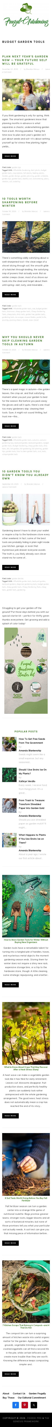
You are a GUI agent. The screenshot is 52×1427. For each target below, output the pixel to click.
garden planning (27, 176)
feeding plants (38, 173)
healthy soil (27, 179)
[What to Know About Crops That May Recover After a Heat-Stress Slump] (26, 1064)
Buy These (9, 1397)
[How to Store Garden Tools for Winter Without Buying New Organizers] (26, 936)
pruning (5, 320)
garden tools (17, 179)
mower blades (30, 317)
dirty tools (21, 314)
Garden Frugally (37, 1393)
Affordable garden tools (22, 309)
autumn (35, 440)
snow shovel (34, 320)
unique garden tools (10, 454)
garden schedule (41, 176)
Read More (10, 156)
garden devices (18, 579)
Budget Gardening (20, 446)
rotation (5, 182)
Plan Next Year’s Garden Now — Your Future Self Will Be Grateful (25, 60)
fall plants (28, 173)
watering (16, 182)
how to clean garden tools (27, 451)
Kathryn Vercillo (27, 781)
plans (46, 179)
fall (8, 449)
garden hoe (30, 314)
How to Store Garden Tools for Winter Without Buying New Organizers (26, 941)
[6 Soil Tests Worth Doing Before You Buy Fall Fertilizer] (26, 1195)
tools (44, 451)
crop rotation (18, 173)
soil (10, 182)
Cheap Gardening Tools (32, 587)
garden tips (16, 167)
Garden (5, 176)
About (6, 1393)
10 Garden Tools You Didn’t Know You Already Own (25, 475)
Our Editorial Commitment (32, 1397)
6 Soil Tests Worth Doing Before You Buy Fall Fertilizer (26, 1199)
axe (33, 309)
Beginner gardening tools (27, 584)
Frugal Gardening (26, 14)
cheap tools (11, 314)
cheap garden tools (23, 311)
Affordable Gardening (21, 170)
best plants (35, 170)
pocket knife (41, 317)
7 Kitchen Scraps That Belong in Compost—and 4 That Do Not (26, 1326)
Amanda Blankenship (30, 750)
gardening (21, 590)
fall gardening (25, 449)
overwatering (38, 179)
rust (39, 451)
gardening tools (8, 317)
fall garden (15, 449)
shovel (25, 320)
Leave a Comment (9, 487)
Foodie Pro (34, 1418)
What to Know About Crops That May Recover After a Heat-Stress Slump (26, 1068)
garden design (14, 176)
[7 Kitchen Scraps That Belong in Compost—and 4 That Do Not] (26, 1322)
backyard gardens (35, 443)
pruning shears (16, 320)
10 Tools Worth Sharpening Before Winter (20, 202)
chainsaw (11, 311)
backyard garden (21, 443)
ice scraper (19, 317)
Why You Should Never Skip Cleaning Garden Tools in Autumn (23, 341)
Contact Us (19, 1393)
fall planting (37, 449)
